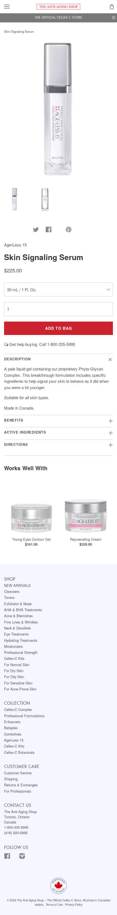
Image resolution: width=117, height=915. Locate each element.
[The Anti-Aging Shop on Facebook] (11, 857)
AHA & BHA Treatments (23, 609)
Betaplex (11, 727)
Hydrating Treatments (20, 640)
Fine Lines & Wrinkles (21, 622)
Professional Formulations (24, 715)
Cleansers (11, 591)
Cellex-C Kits (14, 658)
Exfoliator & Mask (18, 603)
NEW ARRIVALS (17, 585)
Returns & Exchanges (21, 784)
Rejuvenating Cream (85, 539)
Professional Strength (21, 652)
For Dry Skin (13, 670)
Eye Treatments (16, 634)
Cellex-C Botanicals (19, 752)
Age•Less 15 (13, 740)
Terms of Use (54, 904)
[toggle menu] (7, 7)
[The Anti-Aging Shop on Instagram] (26, 857)
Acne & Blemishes (18, 615)
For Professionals (17, 791)
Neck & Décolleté (17, 628)
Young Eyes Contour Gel (31, 539)
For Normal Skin (16, 664)
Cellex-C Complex (18, 709)
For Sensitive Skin (18, 682)
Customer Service (18, 772)
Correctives (12, 734)
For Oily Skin (14, 676)
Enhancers (12, 721)
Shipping (11, 778)
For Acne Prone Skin (20, 689)
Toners (9, 597)
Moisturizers (13, 646)
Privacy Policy (73, 904)
